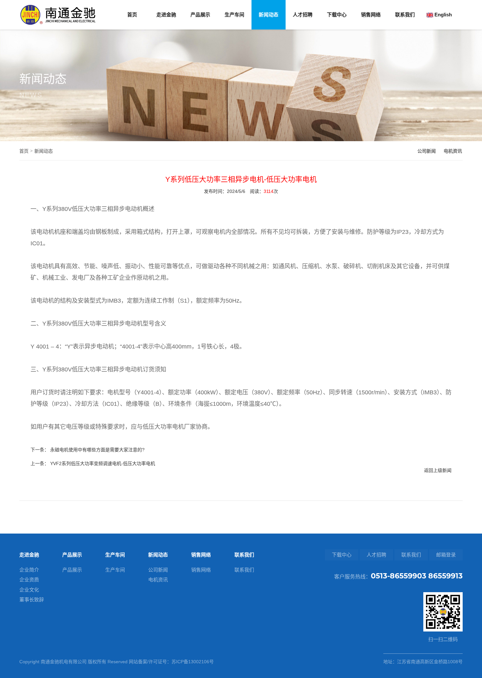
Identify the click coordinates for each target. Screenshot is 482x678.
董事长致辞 (31, 599)
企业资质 (29, 579)
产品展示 (200, 14)
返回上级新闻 (438, 470)
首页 (132, 14)
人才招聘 (302, 14)
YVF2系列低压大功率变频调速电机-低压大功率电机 (102, 463)
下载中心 (337, 14)
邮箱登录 (446, 554)
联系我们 (405, 14)
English (442, 14)
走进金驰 (166, 14)
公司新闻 (426, 151)
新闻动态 (268, 14)
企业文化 (29, 590)
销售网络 (371, 14)
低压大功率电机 (163, 427)
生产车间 (234, 14)
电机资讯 (453, 151)
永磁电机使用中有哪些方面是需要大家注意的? (97, 449)
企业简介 (29, 570)
